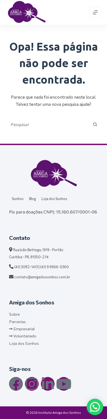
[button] (95, 407)
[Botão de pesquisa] (95, 124)
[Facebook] (16, 384)
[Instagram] (32, 384)
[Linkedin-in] (48, 384)
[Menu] (95, 12)
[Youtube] (64, 384)
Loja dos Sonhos (54, 198)
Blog (32, 198)
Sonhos (18, 198)
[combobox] (48, 124)
